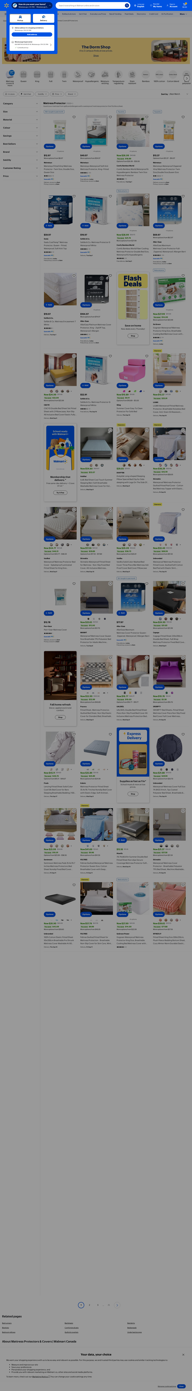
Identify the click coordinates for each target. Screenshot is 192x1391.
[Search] (127, 5)
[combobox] (93, 5)
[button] (156, 5)
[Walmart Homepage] (6, 5)
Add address (32, 34)
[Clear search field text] (121, 5)
